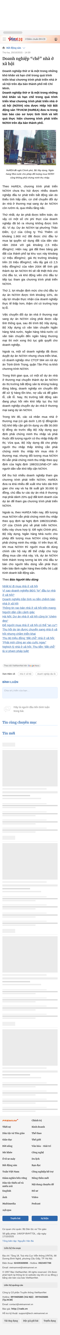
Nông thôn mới (40, 1178)
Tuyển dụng (50, 1320)
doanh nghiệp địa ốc (46, 674)
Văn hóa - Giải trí (41, 1146)
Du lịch (36, 1158)
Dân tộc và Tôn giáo (13, 1133)
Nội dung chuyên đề (43, 1184)
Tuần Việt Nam (10, 1171)
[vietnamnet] (15, 40)
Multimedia (9, 1203)
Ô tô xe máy (8, 1158)
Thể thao (37, 1133)
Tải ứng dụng (11, 1320)
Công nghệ (38, 1152)
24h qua (6, 1210)
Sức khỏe (7, 1152)
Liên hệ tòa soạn (12, 1248)
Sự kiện (44, 1218)
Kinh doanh (38, 1126)
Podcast (36, 1203)
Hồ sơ (35, 1190)
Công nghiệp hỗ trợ (42, 1171)
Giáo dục (7, 1139)
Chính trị (37, 1120)
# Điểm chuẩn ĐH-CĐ (35, 39)
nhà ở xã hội (25, 674)
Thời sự (6, 1126)
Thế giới (36, 1139)
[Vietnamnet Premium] (10, 1121)
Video (35, 1197)
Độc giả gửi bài (30, 1320)
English (6, 1190)
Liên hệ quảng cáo (13, 1285)
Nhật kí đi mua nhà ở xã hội (20, 586)
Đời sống (7, 1146)
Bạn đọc (36, 1165)
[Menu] (4, 39)
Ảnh (4, 1197)
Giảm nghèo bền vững (14, 1178)
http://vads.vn (19, 1308)
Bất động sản (13, 48)
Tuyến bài (15, 1218)
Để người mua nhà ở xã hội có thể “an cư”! (29, 625)
